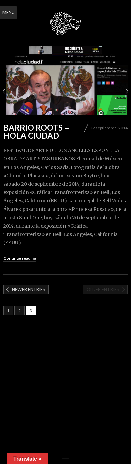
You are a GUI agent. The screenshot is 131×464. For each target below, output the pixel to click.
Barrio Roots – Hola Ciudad (36, 131)
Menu (8, 12)
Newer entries (28, 289)
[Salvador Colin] (65, 23)
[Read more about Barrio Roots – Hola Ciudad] (65, 80)
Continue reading (19, 258)
